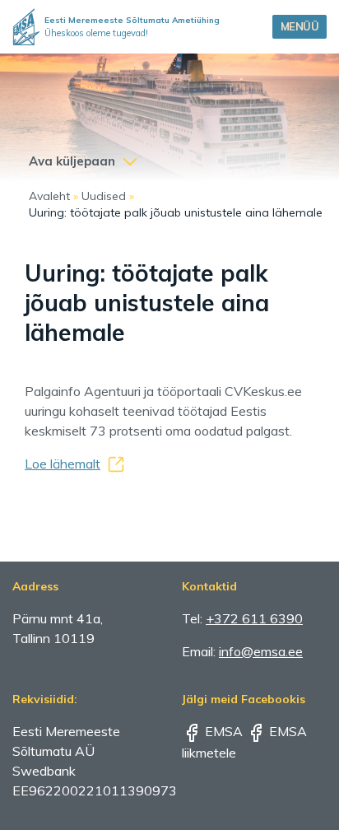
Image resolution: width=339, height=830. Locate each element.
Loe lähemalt (62, 463)
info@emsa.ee (261, 651)
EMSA (222, 731)
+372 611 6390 (254, 618)
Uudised (103, 196)
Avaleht (49, 196)
